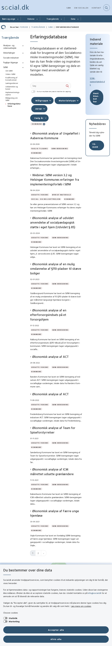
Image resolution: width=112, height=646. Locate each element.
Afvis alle (56, 639)
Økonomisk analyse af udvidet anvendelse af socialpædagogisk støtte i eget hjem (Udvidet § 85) (52, 222)
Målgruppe (41, 100)
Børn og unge (8, 18)
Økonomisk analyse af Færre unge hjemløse (54, 513)
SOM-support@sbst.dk (97, 81)
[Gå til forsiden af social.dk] (14, 8)
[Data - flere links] (78, 18)
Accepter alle (56, 630)
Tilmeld (95, 145)
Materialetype (67, 100)
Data (73, 18)
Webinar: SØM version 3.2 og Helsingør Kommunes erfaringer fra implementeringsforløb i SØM (54, 179)
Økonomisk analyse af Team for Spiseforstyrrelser (52, 430)
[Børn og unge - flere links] (18, 18)
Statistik (13, 618)
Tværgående (53, 18)
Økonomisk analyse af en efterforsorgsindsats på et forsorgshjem (48, 314)
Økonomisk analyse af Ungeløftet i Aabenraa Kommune (55, 135)
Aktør (38, 108)
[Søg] (67, 85)
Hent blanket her (96, 97)
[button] (22, 46)
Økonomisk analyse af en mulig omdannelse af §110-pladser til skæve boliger (55, 268)
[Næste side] (43, 553)
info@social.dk (94, 593)
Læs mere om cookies (81, 606)
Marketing (14, 621)
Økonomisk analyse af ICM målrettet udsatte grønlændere (52, 471)
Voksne (30, 18)
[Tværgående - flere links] (61, 18)
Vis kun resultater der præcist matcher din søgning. (54, 91)
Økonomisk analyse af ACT (50, 357)
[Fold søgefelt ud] (106, 7)
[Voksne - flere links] (37, 18)
